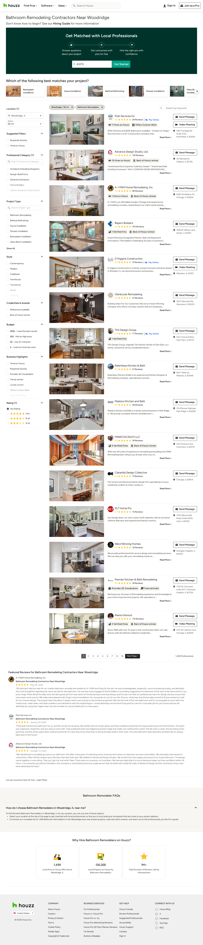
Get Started (121, 64)
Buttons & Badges (92, 936)
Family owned (16, 379)
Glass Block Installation (21, 242)
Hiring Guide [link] (61, 23)
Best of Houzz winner (20, 315)
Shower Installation (19, 231)
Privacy (51, 918)
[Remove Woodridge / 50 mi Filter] (72, 107)
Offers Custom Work (19, 390)
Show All (11, 248)
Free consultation (18, 395)
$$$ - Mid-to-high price (21, 336)
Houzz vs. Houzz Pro (93, 913)
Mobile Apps (53, 931)
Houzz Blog (165, 909)
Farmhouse (15, 279)
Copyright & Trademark (58, 936)
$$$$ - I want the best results (23, 331)
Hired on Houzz (17, 145)
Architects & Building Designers (25, 169)
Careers (51, 913)
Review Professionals (129, 913)
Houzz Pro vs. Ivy (91, 918)
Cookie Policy (54, 927)
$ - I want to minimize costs (23, 347)
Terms (51, 922)
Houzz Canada (126, 909)
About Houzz (54, 909)
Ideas (61, 5)
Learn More (42, 780)
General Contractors (19, 179)
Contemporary (17, 263)
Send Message (187, 116)
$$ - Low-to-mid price (20, 342)
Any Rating (15, 409)
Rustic (13, 290)
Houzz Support (126, 927)
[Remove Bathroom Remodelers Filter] (102, 107)
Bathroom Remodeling (20, 215)
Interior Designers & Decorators (25, 190)
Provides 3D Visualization (21, 374)
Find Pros (29, 5)
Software (46, 5)
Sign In (122, 936)
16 (122, 656)
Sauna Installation (18, 226)
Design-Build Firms (19, 174)
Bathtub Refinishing (19, 220)
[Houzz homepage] (11, 5)
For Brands (89, 931)
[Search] (74, 6)
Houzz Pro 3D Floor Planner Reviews (100, 927)
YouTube (164, 923)
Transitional (15, 285)
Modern (13, 269)
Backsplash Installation (20, 236)
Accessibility (125, 922)
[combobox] (96, 6)
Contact (123, 931)
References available (19, 309)
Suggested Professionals (131, 918)
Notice (60, 918)
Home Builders (17, 185)
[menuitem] (30, 5)
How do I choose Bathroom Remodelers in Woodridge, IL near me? (46, 808)
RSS (162, 927)
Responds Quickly (18, 140)
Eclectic (14, 295)
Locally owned (16, 385)
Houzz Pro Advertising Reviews (98, 922)
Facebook (164, 918)
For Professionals (92, 909)
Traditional (15, 274)
